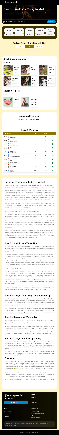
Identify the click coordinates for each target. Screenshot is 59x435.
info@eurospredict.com (37, 413)
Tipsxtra (37, 423)
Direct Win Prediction (19, 423)
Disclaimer (6, 416)
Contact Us (34, 402)
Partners (33, 400)
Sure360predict (43, 423)
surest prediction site (9, 423)
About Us (33, 397)
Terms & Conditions (9, 414)
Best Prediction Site (30, 423)
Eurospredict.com (22, 187)
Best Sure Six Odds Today (10, 425)
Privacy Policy (7, 411)
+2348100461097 (36, 417)
